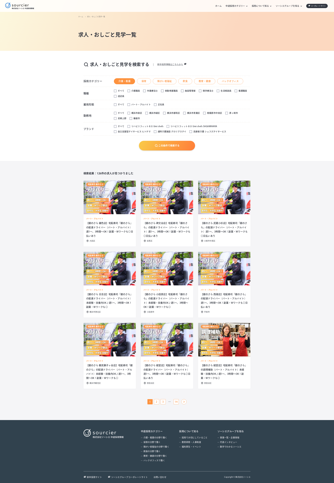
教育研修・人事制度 (191, 442)
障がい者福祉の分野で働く (156, 447)
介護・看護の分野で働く (155, 438)
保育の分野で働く (152, 442)
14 (176, 401)
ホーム (218, 6)
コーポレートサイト (318, 6)
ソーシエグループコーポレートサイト (129, 477)
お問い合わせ (160, 477)
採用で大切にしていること (195, 438)
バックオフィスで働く (154, 460)
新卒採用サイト (94, 477)
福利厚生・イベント (191, 447)
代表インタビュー (228, 442)
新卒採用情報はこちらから (170, 64)
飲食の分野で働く (152, 451)
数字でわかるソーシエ (230, 447)
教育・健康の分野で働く (155, 456)
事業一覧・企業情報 (229, 438)
